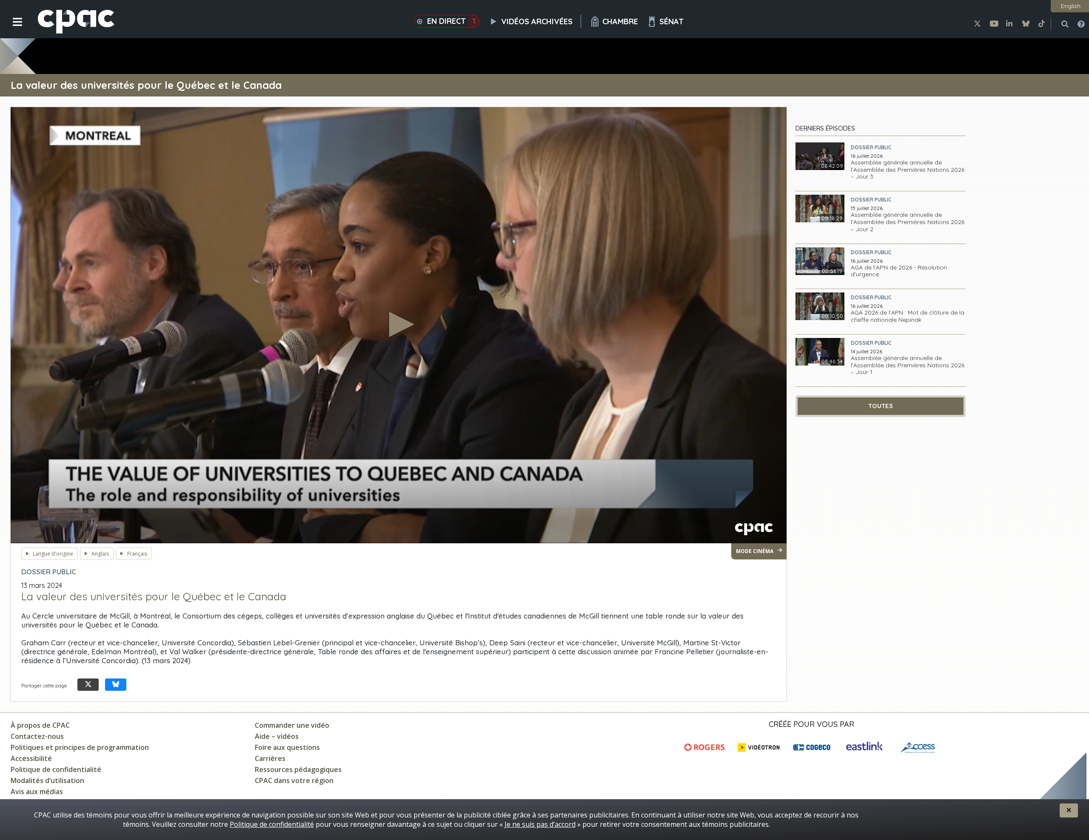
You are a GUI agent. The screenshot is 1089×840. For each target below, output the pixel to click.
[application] (399, 325)
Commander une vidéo (292, 725)
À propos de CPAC (40, 725)
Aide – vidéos (277, 736)
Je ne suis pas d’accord (540, 824)
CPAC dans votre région (294, 780)
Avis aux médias (37, 791)
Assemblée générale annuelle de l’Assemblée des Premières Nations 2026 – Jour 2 (907, 222)
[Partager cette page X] (88, 684)
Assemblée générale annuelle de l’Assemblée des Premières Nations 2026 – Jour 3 (907, 169)
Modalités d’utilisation (47, 780)
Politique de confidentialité (56, 769)
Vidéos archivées (537, 21)
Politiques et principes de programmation (80, 747)
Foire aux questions (287, 747)
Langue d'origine (53, 553)
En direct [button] (451, 21)
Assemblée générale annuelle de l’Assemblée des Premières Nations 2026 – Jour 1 (907, 365)
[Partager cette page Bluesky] (115, 684)
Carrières (270, 758)
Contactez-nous (37, 736)
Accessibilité (31, 758)
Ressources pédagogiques (298, 769)
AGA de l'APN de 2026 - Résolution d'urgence (899, 271)
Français (137, 553)
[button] (11, 28)
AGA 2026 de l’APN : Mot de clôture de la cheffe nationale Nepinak (907, 316)
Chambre (620, 21)
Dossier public (871, 147)
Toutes (880, 406)
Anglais (100, 553)
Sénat (671, 21)
